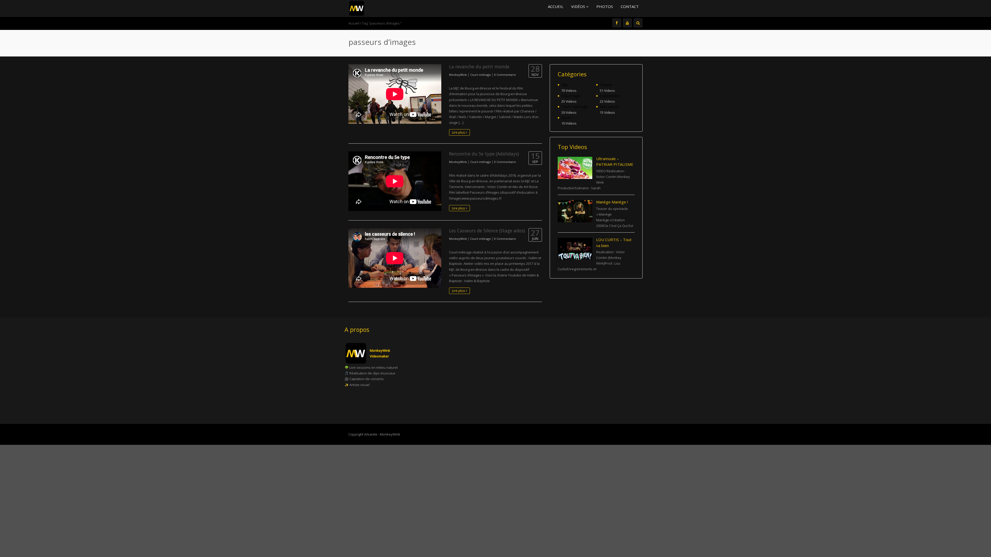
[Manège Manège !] (575, 211)
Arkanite (370, 434)
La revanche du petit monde (479, 66)
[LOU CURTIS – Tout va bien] (575, 249)
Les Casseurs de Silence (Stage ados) (487, 230)
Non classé (609, 106)
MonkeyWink (458, 75)
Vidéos (578, 6)
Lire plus (459, 132)
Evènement (610, 95)
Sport (566, 117)
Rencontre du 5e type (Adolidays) (484, 154)
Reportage (571, 95)
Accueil (555, 6)
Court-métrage (480, 75)
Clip (564, 84)
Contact (630, 6)
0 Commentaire (505, 75)
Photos (604, 6)
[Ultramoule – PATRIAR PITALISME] (575, 168)
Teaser (606, 84)
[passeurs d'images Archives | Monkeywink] (356, 7)
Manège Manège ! (612, 201)
